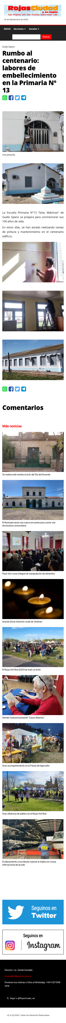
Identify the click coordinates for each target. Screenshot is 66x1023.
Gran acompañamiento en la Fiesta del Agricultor (26, 765)
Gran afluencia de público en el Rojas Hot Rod (24, 813)
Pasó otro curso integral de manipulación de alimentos (28, 573)
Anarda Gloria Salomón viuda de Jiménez (22, 621)
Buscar (46, 37)
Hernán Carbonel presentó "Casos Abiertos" (23, 717)
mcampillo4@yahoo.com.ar (18, 976)
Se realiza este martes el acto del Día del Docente (26, 474)
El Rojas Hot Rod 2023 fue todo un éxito (21, 669)
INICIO (7, 29)
